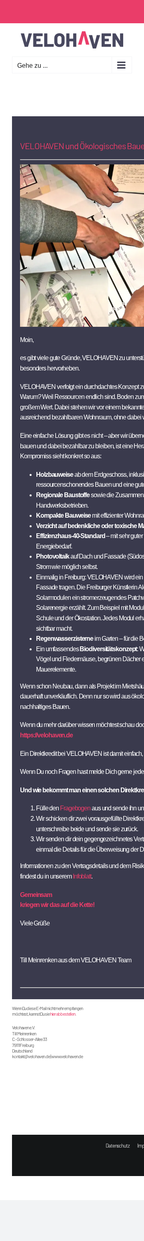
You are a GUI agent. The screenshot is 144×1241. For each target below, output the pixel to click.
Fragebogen (75, 808)
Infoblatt (82, 876)
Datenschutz (118, 1145)
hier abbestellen (62, 1013)
